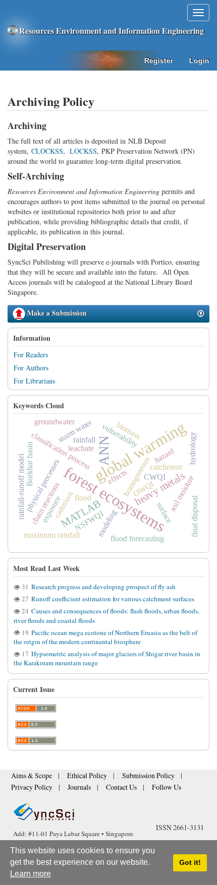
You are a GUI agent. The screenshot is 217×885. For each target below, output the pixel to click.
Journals (69, 788)
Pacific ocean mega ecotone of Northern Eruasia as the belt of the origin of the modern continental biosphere (105, 637)
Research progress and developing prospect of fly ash (103, 586)
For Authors (31, 367)
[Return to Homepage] (108, 811)
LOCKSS (83, 151)
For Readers (31, 354)
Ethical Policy (76, 779)
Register (158, 60)
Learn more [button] (30, 873)
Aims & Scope (28, 779)
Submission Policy (127, 779)
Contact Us (106, 788)
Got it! (190, 862)
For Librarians (34, 381)
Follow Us (145, 788)
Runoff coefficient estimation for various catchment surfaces (112, 598)
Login (199, 60)
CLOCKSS (47, 151)
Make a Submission (56, 312)
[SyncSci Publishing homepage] (13, 30)
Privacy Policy (28, 788)
